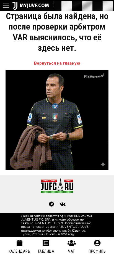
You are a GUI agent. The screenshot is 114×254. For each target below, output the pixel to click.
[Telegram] (51, 204)
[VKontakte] (62, 204)
